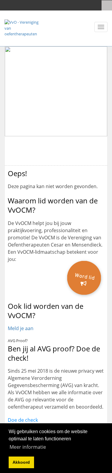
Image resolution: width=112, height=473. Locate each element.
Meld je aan (20, 328)
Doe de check (23, 420)
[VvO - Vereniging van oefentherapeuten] (22, 28)
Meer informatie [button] (28, 447)
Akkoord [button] (21, 462)
